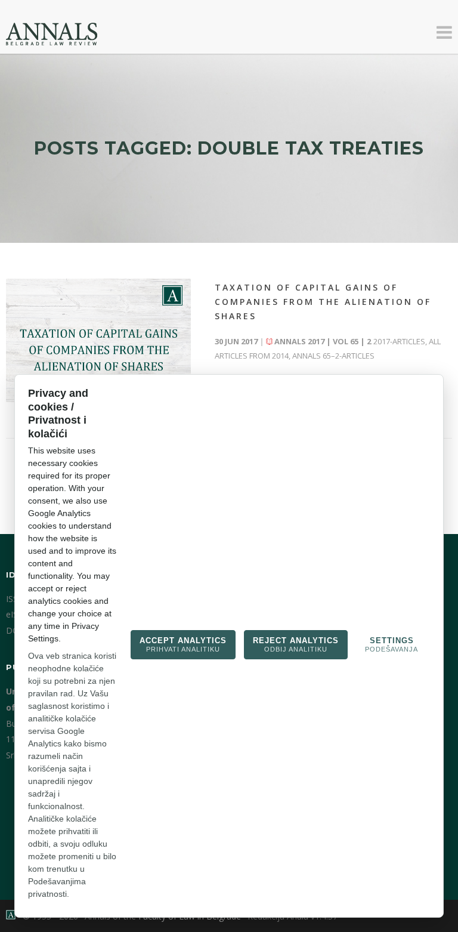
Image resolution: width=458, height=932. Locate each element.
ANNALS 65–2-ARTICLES (333, 355)
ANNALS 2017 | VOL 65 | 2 (323, 341)
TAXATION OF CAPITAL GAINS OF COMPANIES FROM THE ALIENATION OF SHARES (323, 302)
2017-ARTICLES (399, 341)
